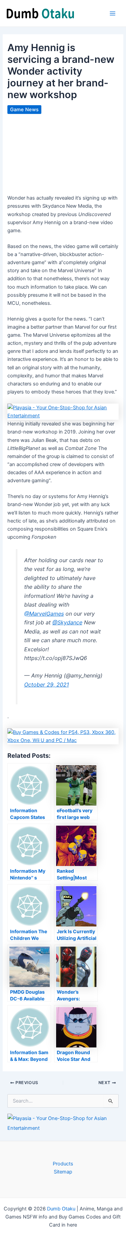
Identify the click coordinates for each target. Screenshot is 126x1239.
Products (63, 1164)
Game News (24, 110)
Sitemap (63, 1172)
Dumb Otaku (61, 1209)
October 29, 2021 (46, 684)
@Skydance (67, 622)
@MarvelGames (44, 613)
